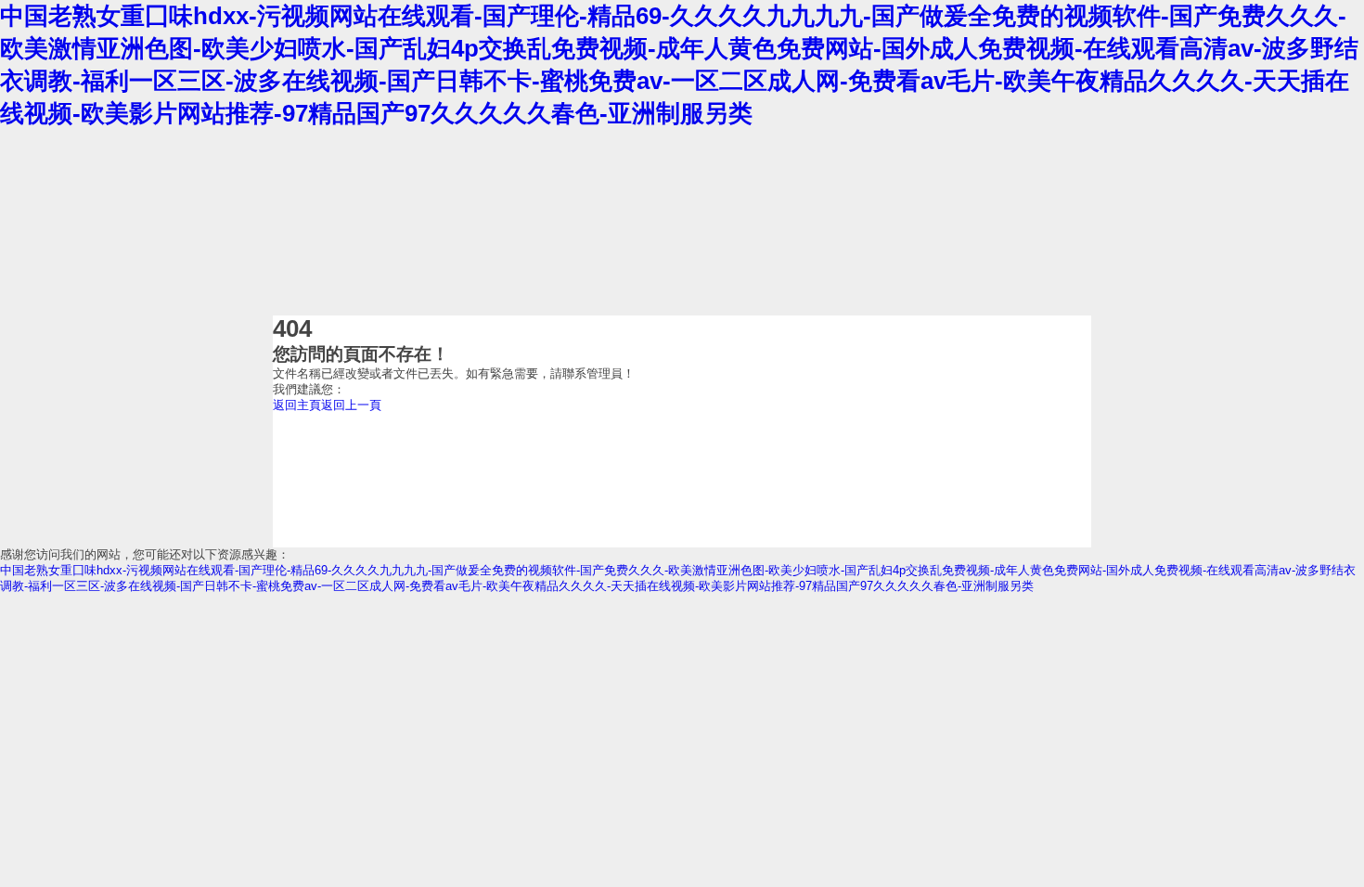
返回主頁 (297, 405)
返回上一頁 (351, 405)
